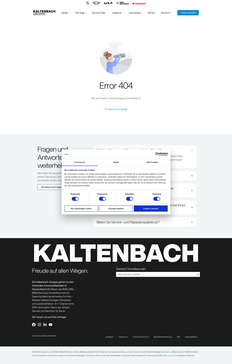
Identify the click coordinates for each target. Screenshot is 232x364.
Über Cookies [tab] (152, 162)
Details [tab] (116, 162)
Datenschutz (123, 337)
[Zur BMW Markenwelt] (88, 4)
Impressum (110, 337)
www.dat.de (171, 355)
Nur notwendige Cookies (81, 208)
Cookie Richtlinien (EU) (141, 337)
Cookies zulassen (150, 208)
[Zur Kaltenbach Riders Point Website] (122, 4)
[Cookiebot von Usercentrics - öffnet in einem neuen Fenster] (157, 154)
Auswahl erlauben (116, 208)
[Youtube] (50, 324)
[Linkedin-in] (45, 324)
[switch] (102, 199)
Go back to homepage (116, 109)
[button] (145, 222)
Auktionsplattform (191, 337)
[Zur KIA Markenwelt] (108, 4)
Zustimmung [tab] (79, 162)
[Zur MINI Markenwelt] (96, 4)
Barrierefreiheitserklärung (163, 337)
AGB (178, 337)
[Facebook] (34, 324)
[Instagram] (39, 324)
